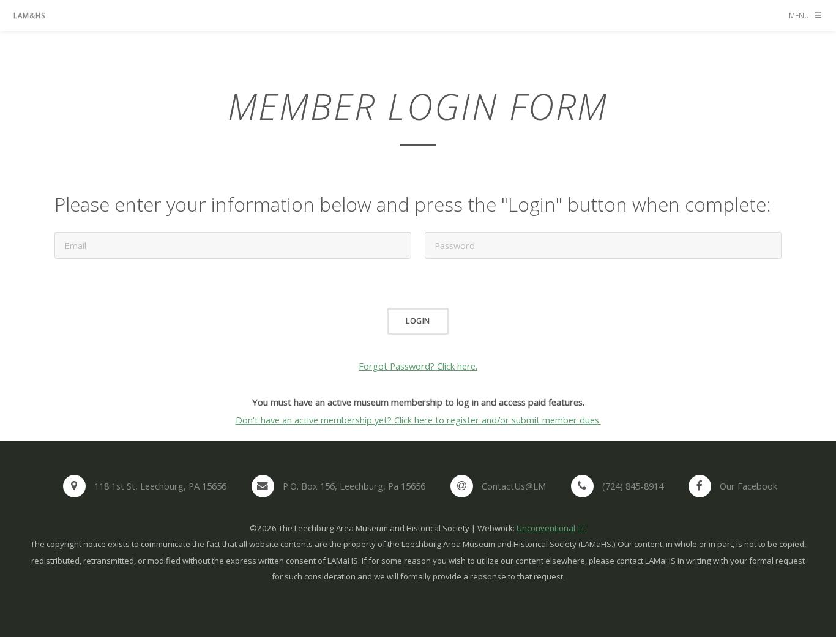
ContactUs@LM (514, 486)
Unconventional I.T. (552, 528)
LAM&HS (29, 15)
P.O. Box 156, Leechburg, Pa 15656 (354, 486)
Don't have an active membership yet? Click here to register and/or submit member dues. (418, 420)
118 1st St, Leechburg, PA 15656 (160, 486)
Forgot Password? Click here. (418, 366)
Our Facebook (748, 486)
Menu (799, 15)
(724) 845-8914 (632, 486)
